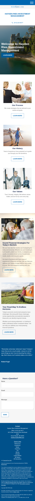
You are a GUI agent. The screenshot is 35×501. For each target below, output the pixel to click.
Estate (17, 447)
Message (4, 400)
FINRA (14, 492)
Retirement (17, 443)
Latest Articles (17, 455)
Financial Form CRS (7, 460)
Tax (18, 450)
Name (3, 381)
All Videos (17, 457)
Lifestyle (17, 454)
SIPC (18, 492)
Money (17, 452)
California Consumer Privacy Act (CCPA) (13, 482)
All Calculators (17, 459)
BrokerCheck (4, 464)
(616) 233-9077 (18, 23)
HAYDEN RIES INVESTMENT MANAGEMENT (17, 15)
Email (3, 390)
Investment (17, 445)
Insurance (17, 449)
